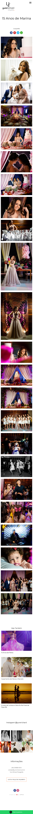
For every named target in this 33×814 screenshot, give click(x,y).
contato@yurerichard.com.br (16, 770)
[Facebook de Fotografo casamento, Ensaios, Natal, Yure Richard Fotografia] (14, 790)
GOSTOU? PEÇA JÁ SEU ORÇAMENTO (16, 779)
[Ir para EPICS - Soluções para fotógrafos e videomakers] (16, 794)
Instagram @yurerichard (16, 723)
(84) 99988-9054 (16, 767)
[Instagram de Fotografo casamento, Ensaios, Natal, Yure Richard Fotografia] (18, 790)
